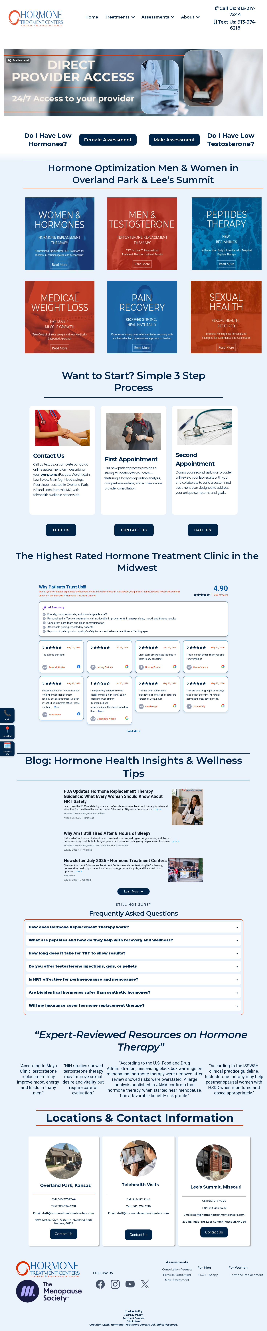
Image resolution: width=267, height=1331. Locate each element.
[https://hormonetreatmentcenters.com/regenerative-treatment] (142, 317)
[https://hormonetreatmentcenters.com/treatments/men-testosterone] (142, 233)
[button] (172, 17)
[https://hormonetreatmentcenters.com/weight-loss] (59, 317)
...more (157, 809)
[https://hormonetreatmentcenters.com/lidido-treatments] (226, 317)
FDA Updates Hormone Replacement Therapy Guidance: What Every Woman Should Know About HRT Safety (113, 796)
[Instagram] (115, 1284)
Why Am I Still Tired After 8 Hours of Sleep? (107, 833)
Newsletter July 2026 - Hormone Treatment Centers (115, 860)
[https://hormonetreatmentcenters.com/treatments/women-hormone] (59, 233)
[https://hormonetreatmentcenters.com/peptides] (227, 233)
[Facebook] (100, 1284)
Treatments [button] (118, 17)
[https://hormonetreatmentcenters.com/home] (36, 18)
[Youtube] (130, 1284)
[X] (144, 1284)
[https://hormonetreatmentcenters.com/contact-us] (62, 428)
